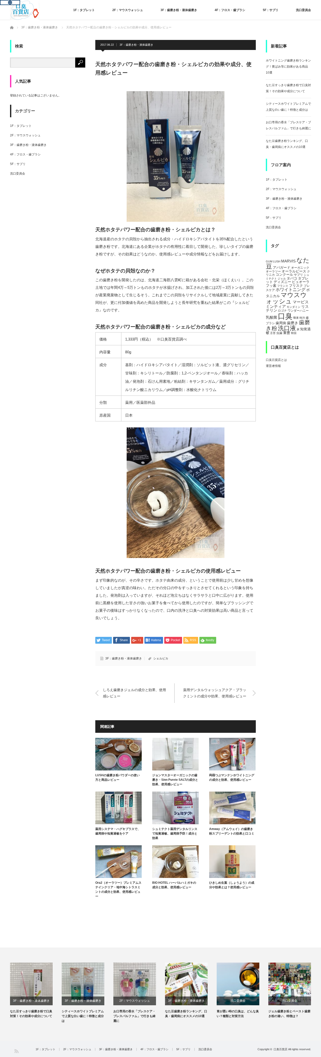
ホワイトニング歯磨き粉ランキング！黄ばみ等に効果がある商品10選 (288, 66)
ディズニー (282, 282)
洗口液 (287, 328)
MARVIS (288, 261)
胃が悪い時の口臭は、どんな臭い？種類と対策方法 (238, 1014)
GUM (269, 261)
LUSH (276, 261)
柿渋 (302, 317)
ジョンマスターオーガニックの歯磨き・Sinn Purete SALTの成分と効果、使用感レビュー (175, 779)
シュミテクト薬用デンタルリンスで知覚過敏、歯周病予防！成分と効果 (174, 833)
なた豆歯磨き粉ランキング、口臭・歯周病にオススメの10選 (186, 1014)
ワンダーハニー (298, 310)
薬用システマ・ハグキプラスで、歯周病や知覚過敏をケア (117, 831)
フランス (282, 285)
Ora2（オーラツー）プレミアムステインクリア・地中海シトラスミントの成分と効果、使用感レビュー (118, 889)
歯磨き (292, 323)
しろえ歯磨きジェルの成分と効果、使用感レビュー (134, 693)
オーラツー (273, 271)
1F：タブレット (84, 10)
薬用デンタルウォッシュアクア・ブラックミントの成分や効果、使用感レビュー (214, 693)
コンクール (284, 274)
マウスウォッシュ (286, 298)
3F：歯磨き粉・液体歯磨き (178, 10)
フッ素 (271, 286)
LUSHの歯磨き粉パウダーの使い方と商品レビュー (117, 777)
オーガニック (300, 267)
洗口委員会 (303, 10)
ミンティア (276, 306)
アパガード (281, 267)
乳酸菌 (271, 317)
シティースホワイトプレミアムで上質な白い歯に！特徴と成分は (83, 1016)
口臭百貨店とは (276, 360)
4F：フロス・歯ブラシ (230, 10)
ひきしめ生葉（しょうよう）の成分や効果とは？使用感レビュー (231, 885)
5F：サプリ (270, 10)
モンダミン (293, 306)
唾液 (296, 317)
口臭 (285, 316)
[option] (36, 991)
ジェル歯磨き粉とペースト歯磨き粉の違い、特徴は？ (289, 1014)
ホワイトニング (290, 289)
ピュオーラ (300, 282)
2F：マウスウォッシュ (127, 10)
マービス (301, 302)
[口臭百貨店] (25, 10)
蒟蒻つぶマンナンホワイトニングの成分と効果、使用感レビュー (231, 777)
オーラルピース (294, 271)
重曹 (286, 333)
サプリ (298, 274)
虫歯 (279, 333)
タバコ (292, 278)
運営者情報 (273, 366)
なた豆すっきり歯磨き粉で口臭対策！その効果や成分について (31, 1014)
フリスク (296, 286)
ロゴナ (282, 310)
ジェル (282, 278)
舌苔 (273, 333)
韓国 (293, 333)
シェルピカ (160, 658)
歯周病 (281, 323)
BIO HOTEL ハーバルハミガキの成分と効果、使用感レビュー (174, 885)
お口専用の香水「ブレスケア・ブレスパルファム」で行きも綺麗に (134, 1016)
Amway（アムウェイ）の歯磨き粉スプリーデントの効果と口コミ (231, 831)
